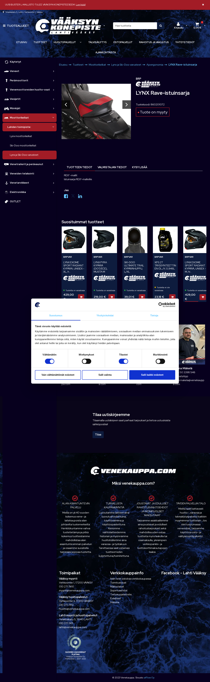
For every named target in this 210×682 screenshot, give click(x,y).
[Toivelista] (81, 230)
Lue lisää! (81, 4)
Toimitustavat (118, 582)
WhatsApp (181, 376)
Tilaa (98, 434)
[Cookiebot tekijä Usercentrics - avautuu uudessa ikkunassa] (161, 304)
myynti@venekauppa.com (74, 590)
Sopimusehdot (118, 590)
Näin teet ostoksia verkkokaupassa (130, 578)
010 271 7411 (66, 623)
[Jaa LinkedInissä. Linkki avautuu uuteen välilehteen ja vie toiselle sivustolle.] (81, 197)
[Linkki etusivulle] (68, 26)
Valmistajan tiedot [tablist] (112, 167)
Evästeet (115, 598)
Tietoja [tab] (154, 315)
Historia (114, 602)
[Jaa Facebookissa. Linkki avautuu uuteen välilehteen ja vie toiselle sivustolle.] (67, 197)
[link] (54, 71)
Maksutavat (117, 586)
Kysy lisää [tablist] (139, 167)
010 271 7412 (66, 605)
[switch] (86, 361)
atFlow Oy (149, 677)
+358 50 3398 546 (184, 372)
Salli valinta (105, 375)
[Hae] (160, 25)
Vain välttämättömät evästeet (58, 375)
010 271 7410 (66, 586)
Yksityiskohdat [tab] (105, 315)
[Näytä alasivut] (81, 42)
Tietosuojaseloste (121, 594)
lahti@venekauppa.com (73, 627)
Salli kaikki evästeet (152, 375)
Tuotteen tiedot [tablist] (79, 167)
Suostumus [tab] (56, 315)
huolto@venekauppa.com (74, 609)
